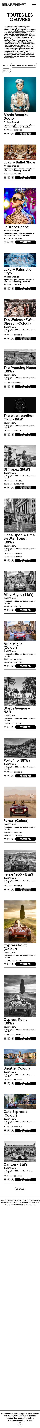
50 (9, 1204)
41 (27, 1202)
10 (11, 1200)
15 (19, 1200)
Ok (20, 1425)
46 (37, 1202)
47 (39, 1202)
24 (35, 1200)
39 (24, 1202)
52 (13, 1204)
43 (31, 1202)
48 (5, 1204)
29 (5, 1202)
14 (17, 1200)
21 (29, 1200)
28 (3, 1202)
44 (33, 1202)
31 (8, 1202)
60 (28, 1204)
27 (1, 1202)
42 (29, 1202)
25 (37, 1200)
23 (33, 1200)
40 (26, 1202)
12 (14, 1200)
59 (26, 1204)
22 (31, 1200)
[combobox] (24, 65)
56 (21, 1204)
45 (35, 1202)
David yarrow (10, 327)
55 (19, 1204)
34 (14, 1202)
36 (18, 1202)
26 (39, 1200)
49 (7, 1204)
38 (22, 1202)
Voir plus (20, 1189)
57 (22, 1204)
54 (17, 1204)
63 (34, 1204)
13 (15, 1200)
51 (11, 1204)
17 (22, 1200)
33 (12, 1202)
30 (7, 1202)
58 (24, 1204)
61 (30, 1204)
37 (20, 1202)
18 (24, 1200)
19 (26, 1200)
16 (21, 1200)
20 (28, 1200)
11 (12, 1200)
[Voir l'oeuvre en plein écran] (12, 133)
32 (10, 1202)
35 (16, 1202)
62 (32, 1204)
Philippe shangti (11, 122)
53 (15, 1204)
